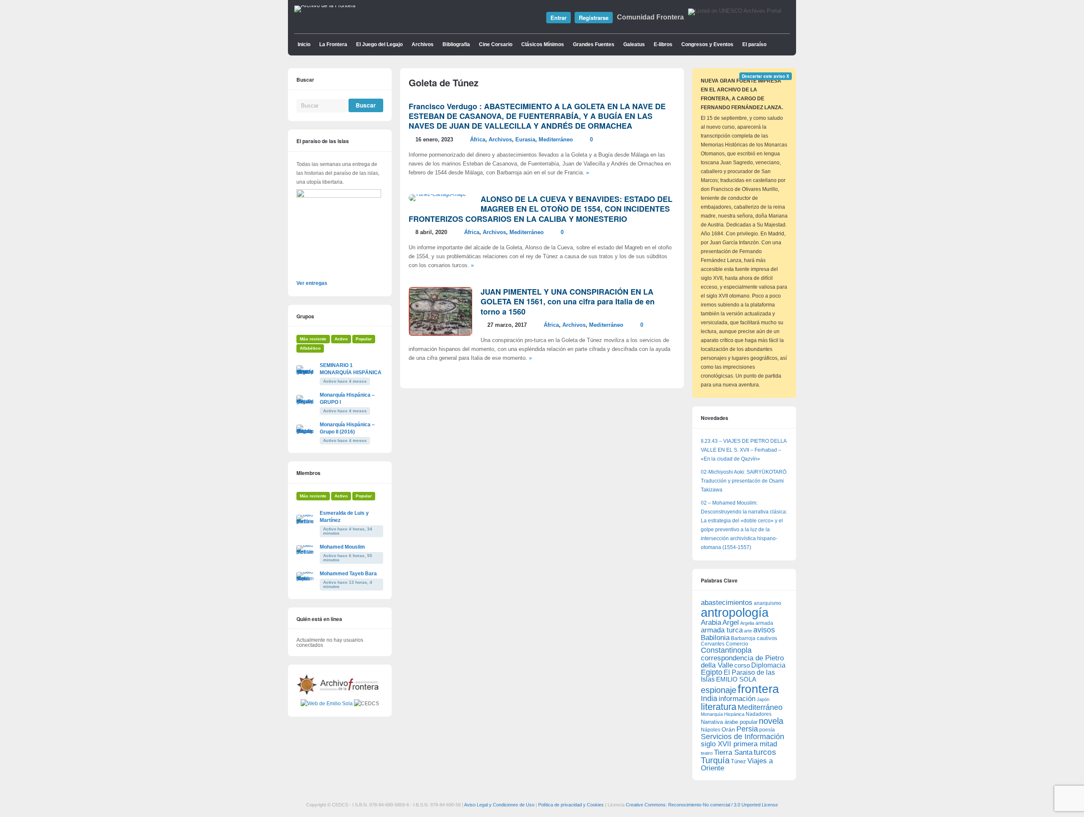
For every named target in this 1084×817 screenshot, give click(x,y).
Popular (364, 339)
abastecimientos (726, 603)
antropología (735, 612)
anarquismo (767, 603)
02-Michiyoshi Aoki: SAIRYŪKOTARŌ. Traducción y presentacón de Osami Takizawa (744, 481)
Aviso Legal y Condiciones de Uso (499, 804)
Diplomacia (768, 665)
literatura (718, 706)
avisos (764, 629)
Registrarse (593, 18)
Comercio (737, 643)
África (477, 140)
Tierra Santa (733, 752)
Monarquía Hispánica (722, 714)
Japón (763, 699)
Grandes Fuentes (593, 44)
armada (764, 623)
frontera (758, 689)
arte (748, 630)
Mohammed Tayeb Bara (348, 574)
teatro (707, 753)
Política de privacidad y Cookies (571, 804)
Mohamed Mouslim (342, 547)
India (709, 698)
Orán (728, 729)
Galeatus (634, 44)
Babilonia (715, 638)
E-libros (663, 44)
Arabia (711, 622)
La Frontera (333, 44)
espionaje (718, 690)
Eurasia (525, 140)
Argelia (747, 623)
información (737, 699)
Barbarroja (743, 638)
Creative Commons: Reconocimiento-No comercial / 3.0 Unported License (702, 804)
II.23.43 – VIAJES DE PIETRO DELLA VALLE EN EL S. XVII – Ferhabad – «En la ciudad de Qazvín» (743, 450)
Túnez (738, 761)
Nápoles (710, 730)
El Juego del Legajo (379, 44)
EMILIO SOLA (736, 679)
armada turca (722, 630)
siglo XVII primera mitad (739, 744)
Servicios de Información (742, 736)
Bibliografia (456, 44)
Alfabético (310, 348)
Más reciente (313, 339)
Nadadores (759, 714)
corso (742, 665)
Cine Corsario (495, 44)
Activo (341, 339)
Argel (730, 622)
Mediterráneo (556, 140)
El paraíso (754, 44)
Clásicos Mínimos (542, 44)
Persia (747, 729)
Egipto (711, 672)
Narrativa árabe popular (729, 722)
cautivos (767, 638)
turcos (765, 752)
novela (771, 721)
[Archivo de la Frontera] (324, 5)
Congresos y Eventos (707, 44)
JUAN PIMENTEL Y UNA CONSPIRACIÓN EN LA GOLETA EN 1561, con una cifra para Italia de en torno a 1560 (568, 301)
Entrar (558, 18)
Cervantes (713, 644)
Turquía (715, 760)
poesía (767, 730)
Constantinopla (726, 650)
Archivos (423, 44)
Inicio (304, 44)
